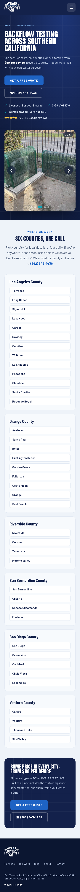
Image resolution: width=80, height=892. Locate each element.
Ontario (17, 598)
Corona (17, 542)
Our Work (24, 863)
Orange (17, 494)
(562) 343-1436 (41, 263)
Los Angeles (20, 364)
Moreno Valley (21, 560)
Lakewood (18, 318)
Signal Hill (18, 309)
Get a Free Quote (24, 80)
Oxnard (17, 711)
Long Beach (19, 300)
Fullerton (18, 476)
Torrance (18, 290)
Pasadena (18, 373)
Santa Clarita (21, 392)
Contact (60, 863)
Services (9, 863)
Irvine (16, 448)
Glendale (18, 383)
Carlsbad (18, 664)
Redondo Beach (22, 401)
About (47, 863)
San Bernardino (22, 589)
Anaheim (17, 430)
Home (8, 25)
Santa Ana (19, 439)
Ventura (17, 720)
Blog (36, 863)
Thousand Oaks (22, 730)
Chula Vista (19, 673)
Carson (17, 327)
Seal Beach (19, 504)
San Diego (18, 645)
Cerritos (17, 346)
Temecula (18, 551)
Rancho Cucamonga (25, 607)
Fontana (17, 617)
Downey (17, 336)
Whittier (17, 355)
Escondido (19, 682)
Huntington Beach (23, 458)
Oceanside (19, 655)
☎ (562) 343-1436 (23, 92)
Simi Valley (19, 739)
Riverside (18, 532)
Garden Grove (21, 467)
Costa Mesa (20, 485)
